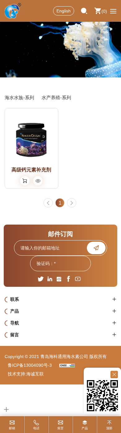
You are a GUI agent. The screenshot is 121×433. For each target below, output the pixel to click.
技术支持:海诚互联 (26, 373)
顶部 (109, 428)
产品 (85, 428)
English (63, 10)
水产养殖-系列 (56, 97)
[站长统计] (67, 365)
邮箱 (12, 428)
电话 (36, 428)
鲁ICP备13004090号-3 (30, 365)
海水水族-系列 (19, 97)
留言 (60, 428)
